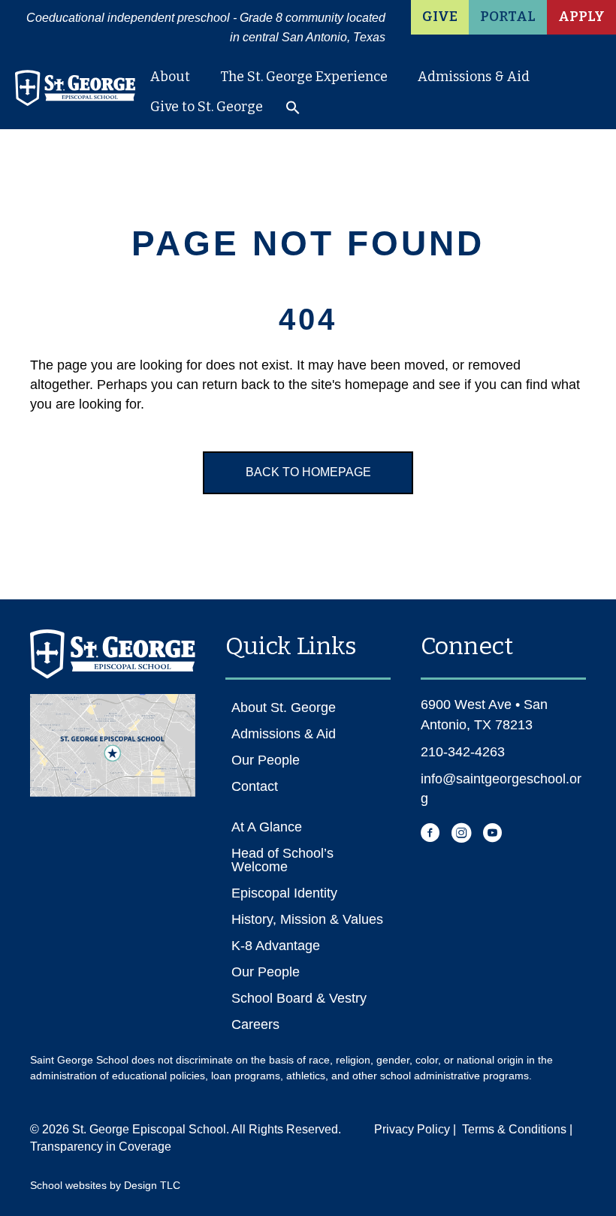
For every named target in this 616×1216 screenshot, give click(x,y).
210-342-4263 (463, 751)
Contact (254, 786)
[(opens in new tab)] (112, 744)
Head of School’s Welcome (282, 860)
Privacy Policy (412, 1129)
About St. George (283, 707)
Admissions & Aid (474, 76)
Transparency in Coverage (100, 1146)
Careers (255, 1024)
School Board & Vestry (299, 998)
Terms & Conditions (514, 1129)
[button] (292, 111)
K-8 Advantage (275, 945)
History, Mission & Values (307, 919)
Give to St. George (206, 106)
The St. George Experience (304, 76)
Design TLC (152, 1185)
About (170, 76)
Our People (265, 760)
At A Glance (266, 826)
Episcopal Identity (284, 893)
